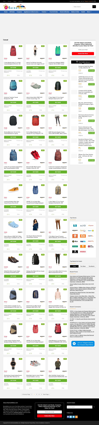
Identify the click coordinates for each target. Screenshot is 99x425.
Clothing (28, 71)
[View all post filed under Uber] (75, 252)
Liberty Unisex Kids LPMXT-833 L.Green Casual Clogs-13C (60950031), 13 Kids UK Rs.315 (34, 99)
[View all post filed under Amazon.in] (75, 230)
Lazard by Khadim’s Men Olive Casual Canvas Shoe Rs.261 (11, 202)
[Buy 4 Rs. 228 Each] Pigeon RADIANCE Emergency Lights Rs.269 (86, 104)
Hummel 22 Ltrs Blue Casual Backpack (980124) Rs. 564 (33, 306)
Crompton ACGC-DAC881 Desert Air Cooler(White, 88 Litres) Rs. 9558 (85, 92)
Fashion (44, 12)
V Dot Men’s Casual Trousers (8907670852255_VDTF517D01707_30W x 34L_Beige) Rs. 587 (59, 238)
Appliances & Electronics (31, 12)
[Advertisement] (49, 25)
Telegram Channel (88, 1)
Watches (6, 383)
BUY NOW (13, 67)
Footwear (28, 105)
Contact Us (47, 422)
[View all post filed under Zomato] (82, 252)
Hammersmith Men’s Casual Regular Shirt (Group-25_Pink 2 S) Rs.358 (57, 307)
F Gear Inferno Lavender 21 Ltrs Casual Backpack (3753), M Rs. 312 (13, 306)
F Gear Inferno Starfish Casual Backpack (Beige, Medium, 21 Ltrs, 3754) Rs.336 (12, 342)
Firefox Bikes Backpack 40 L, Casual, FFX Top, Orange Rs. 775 (34, 132)
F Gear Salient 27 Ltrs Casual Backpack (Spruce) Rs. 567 (56, 98)
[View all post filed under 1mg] (75, 225)
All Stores (20, 1)
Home (4, 1)
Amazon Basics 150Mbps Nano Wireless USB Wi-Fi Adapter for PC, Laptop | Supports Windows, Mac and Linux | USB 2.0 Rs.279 (83, 289)
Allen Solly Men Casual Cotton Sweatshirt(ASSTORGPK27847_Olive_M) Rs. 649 (59, 377)
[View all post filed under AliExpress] (90, 225)
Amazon (9, 1)
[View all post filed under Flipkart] (90, 230)
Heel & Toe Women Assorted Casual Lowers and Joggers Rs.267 (35, 63)
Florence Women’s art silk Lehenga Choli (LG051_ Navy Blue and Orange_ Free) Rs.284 (86, 128)
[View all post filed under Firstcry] (82, 230)
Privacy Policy (32, 422)
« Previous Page (26, 394)
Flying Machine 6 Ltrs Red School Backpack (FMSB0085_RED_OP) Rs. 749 (58, 342)
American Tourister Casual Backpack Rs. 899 (11, 98)
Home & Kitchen (64, 12)
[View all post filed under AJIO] (82, 225)
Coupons (19, 12)
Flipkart (14, 1)
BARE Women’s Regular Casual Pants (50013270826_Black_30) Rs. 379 (58, 133)
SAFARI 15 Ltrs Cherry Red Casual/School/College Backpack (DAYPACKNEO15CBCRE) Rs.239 (34, 342)
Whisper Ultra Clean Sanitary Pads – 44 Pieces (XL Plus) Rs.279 (86, 156)
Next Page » (46, 394)
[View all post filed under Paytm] (82, 241)
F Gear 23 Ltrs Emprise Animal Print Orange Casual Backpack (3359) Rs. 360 (58, 168)
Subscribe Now (83, 53)
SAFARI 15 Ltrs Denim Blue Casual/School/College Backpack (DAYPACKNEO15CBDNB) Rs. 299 (34, 203)
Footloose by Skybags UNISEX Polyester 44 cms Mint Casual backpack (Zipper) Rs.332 (56, 64)
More (88, 12)
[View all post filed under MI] (82, 236)
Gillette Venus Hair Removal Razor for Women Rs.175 (82, 336)
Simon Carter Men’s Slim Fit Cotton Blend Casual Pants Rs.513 (58, 271)
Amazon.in (6, 72)
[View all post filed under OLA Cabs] (75, 241)
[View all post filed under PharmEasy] (75, 246)
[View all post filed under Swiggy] (82, 246)
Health (83, 12)
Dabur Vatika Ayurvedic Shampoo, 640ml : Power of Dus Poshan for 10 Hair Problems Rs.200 (82, 332)
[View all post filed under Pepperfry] (90, 241)
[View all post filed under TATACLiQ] (90, 246)
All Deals (12, 12)
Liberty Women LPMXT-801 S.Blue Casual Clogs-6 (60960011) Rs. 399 (13, 237)
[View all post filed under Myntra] (90, 236)
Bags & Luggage (7, 71)
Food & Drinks (54, 12)
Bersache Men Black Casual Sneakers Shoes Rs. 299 (33, 167)
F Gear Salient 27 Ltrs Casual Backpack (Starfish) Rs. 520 (56, 202)
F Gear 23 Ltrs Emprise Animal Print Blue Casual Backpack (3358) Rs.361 (13, 168)
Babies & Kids (75, 12)
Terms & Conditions (40, 422)
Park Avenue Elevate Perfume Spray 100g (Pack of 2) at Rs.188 (86, 116)
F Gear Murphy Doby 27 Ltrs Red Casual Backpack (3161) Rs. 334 (12, 63)
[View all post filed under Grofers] (75, 236)
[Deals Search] (94, 6)
